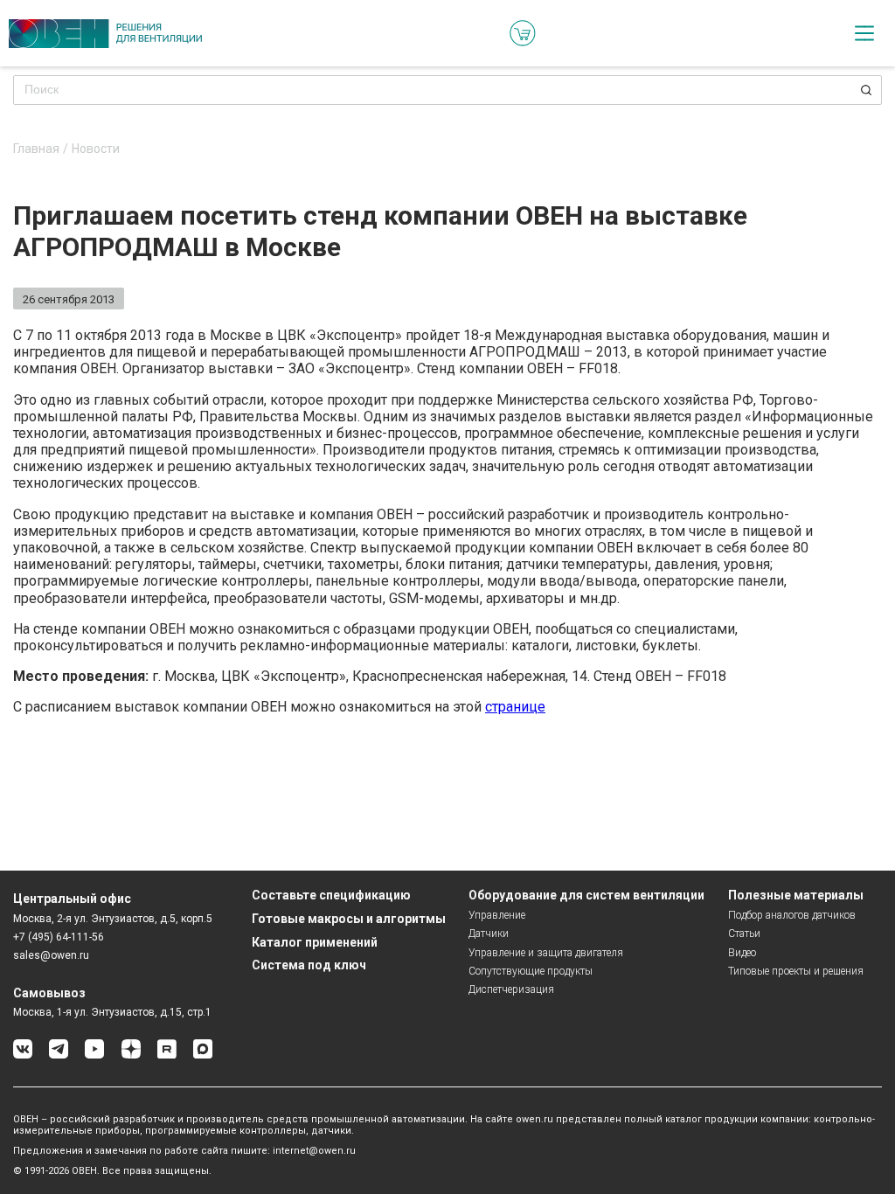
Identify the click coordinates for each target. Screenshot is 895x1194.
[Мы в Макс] (202, 1055)
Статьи (744, 933)
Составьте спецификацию (331, 895)
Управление (496, 915)
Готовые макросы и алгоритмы (349, 919)
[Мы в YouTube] (94, 1055)
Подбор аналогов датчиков (792, 915)
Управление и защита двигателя (545, 953)
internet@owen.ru (314, 1150)
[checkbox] (864, 33)
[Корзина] (523, 33)
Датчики (488, 933)
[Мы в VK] (22, 1055)
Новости (96, 149)
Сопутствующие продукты (530, 971)
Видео (742, 953)
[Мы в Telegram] (58, 1055)
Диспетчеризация (511, 989)
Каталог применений (315, 942)
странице (515, 706)
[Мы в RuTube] (167, 1055)
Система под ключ (309, 965)
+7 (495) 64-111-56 (58, 937)
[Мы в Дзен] (131, 1055)
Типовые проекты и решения (796, 971)
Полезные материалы (796, 895)
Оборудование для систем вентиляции (586, 895)
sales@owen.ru (51, 955)
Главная (36, 149)
